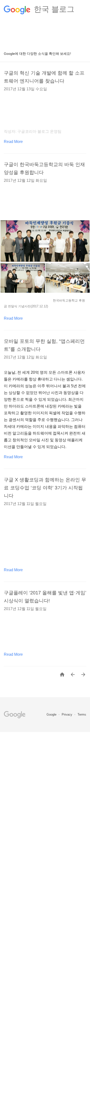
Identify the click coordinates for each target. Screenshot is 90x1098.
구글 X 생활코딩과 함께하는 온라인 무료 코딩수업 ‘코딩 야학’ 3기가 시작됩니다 (45, 487)
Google (52, 714)
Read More (13, 142)
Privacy (67, 714)
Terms (82, 714)
